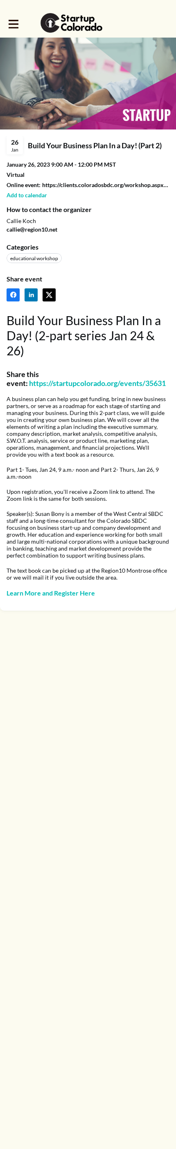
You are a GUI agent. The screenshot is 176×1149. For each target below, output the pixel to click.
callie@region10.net (32, 229)
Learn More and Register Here (51, 593)
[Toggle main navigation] (13, 23)
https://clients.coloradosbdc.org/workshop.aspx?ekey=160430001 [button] (105, 184)
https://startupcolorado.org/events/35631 (97, 383)
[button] (27, 195)
